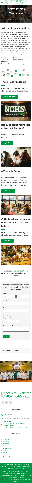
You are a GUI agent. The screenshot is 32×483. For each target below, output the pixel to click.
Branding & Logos (25, 475)
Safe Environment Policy (16, 471)
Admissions (6, 441)
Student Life (7, 448)
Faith (4, 446)
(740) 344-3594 (8, 415)
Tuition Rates (8, 191)
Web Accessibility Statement (18, 473)
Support (5, 455)
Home (9, 19)
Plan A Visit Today (9, 97)
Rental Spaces (13, 477)
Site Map (21, 477)
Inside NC (6, 439)
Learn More (7, 241)
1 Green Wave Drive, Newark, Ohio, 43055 (16, 418)
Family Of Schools (8, 457)
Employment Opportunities (9, 475)
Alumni (5, 452)
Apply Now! (7, 143)
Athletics (5, 450)
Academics (6, 444)
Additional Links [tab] (12, 350)
